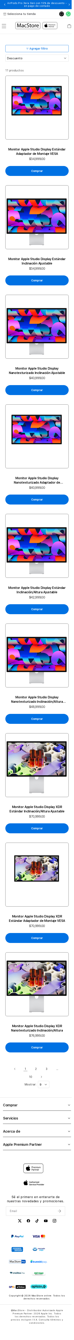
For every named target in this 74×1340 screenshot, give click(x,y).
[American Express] (17, 1249)
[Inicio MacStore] (36, 26)
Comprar (10, 1105)
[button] (5, 5)
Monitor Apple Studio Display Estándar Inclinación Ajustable (37, 261)
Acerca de (11, 1131)
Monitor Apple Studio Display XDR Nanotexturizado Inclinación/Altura (37, 1028)
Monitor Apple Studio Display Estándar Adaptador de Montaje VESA (37, 151)
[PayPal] (17, 1236)
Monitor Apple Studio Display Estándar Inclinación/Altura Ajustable (37, 590)
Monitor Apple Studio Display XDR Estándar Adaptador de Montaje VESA (37, 918)
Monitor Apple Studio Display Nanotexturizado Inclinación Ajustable (37, 371)
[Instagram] (54, 1221)
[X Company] (20, 1221)
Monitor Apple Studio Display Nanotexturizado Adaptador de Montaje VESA (37, 480)
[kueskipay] (38, 1261)
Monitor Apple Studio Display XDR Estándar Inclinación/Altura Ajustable (36, 809)
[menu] (4, 26)
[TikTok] (37, 1221)
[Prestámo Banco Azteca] (38, 1274)
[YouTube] (46, 1221)
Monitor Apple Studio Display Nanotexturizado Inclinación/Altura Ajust (37, 699)
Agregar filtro (38, 48)
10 (30, 1076)
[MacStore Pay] (17, 1262)
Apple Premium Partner (22, 1144)
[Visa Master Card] (38, 1236)
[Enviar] (59, 1211)
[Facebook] (28, 1221)
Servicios (10, 1118)
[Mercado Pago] (38, 1249)
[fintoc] (17, 1287)
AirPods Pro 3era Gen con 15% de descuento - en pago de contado (37, 4)
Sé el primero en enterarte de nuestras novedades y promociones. (35, 1199)
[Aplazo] (38, 1286)
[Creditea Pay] (17, 1273)
